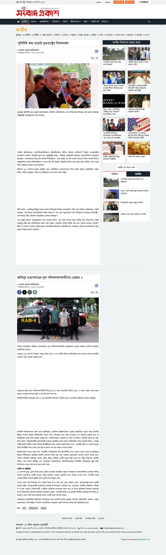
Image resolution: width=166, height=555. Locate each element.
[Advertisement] (58, 134)
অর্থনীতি (36, 35)
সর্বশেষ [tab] (114, 174)
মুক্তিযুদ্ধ (18, 35)
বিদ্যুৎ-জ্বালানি (84, 35)
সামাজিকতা (144, 2)
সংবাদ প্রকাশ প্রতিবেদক (29, 50)
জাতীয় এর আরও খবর (126, 167)
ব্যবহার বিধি (78, 518)
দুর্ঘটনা (94, 35)
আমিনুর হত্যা (33, 508)
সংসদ (147, 35)
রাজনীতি (27, 35)
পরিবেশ (73, 35)
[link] (118, 2)
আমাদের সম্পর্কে (67, 518)
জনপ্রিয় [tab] (138, 174)
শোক (101, 35)
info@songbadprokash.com (113, 528)
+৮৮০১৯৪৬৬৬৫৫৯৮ (91, 528)
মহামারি (139, 35)
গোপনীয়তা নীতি (90, 518)
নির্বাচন (57, 35)
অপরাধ (65, 35)
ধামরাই (43, 508)
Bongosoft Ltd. (144, 539)
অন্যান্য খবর (120, 35)
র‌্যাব (24, 508)
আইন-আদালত (47, 35)
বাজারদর (130, 35)
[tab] (114, 174)
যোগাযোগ (109, 35)
